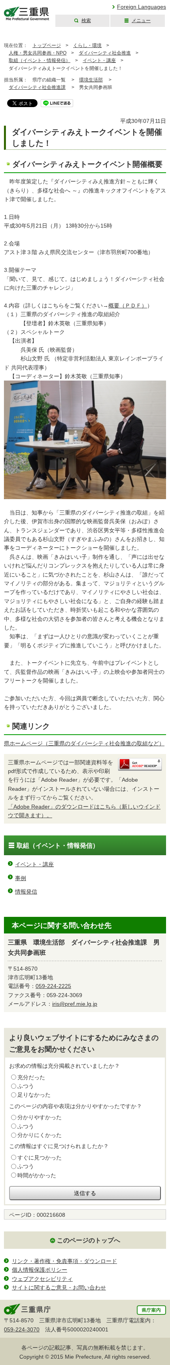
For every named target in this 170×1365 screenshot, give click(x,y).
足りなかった (34, 1095)
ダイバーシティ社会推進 (105, 53)
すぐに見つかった (39, 1157)
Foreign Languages (141, 7)
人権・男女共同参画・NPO (37, 53)
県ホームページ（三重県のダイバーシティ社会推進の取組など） (84, 743)
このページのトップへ (88, 1240)
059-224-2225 (53, 986)
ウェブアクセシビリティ (42, 1279)
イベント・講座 (99, 60)
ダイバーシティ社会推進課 (37, 87)
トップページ (46, 45)
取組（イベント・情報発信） (39, 60)
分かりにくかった (39, 1135)
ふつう (25, 1086)
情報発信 (26, 891)
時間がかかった (36, 1175)
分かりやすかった (39, 1117)
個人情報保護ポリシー (39, 1270)
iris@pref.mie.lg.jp (74, 1004)
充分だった (31, 1077)
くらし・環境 (87, 45)
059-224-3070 (22, 1329)
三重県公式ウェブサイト (26, 14)
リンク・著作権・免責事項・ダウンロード (64, 1261)
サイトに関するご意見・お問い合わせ (59, 1287)
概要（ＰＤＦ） (127, 305)
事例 (20, 878)
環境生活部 (91, 80)
